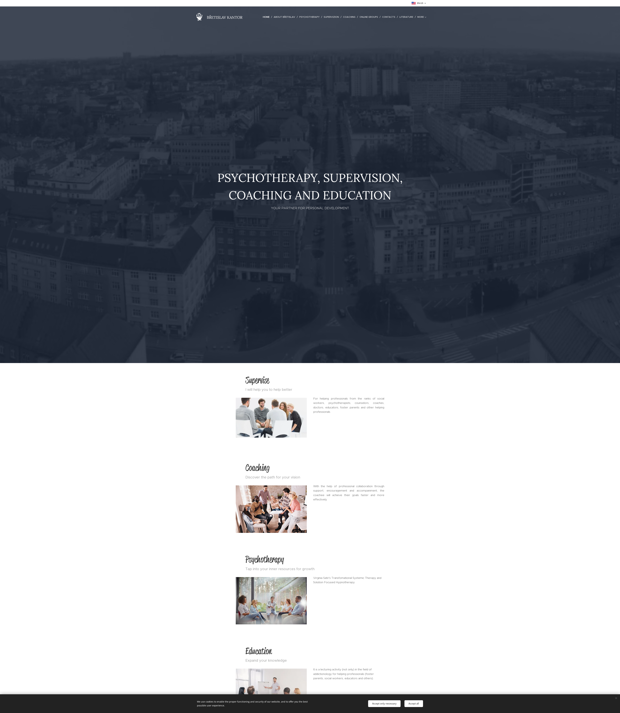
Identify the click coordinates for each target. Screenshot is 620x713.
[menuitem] (267, 17)
